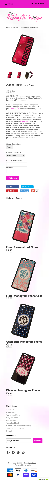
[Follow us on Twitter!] (13, 453)
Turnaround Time (13, 415)
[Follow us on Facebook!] (8, 453)
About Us (10, 410)
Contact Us (14, 109)
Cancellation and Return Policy (18, 426)
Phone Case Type (13, 152)
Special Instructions (14, 161)
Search (9, 431)
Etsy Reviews (12, 418)
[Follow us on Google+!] (18, 453)
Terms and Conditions (15, 428)
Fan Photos (11, 420)
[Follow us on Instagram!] (23, 453)
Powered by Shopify (22, 465)
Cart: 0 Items (39, 4)
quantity (9, 167)
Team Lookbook (12, 423)
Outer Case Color (13, 144)
